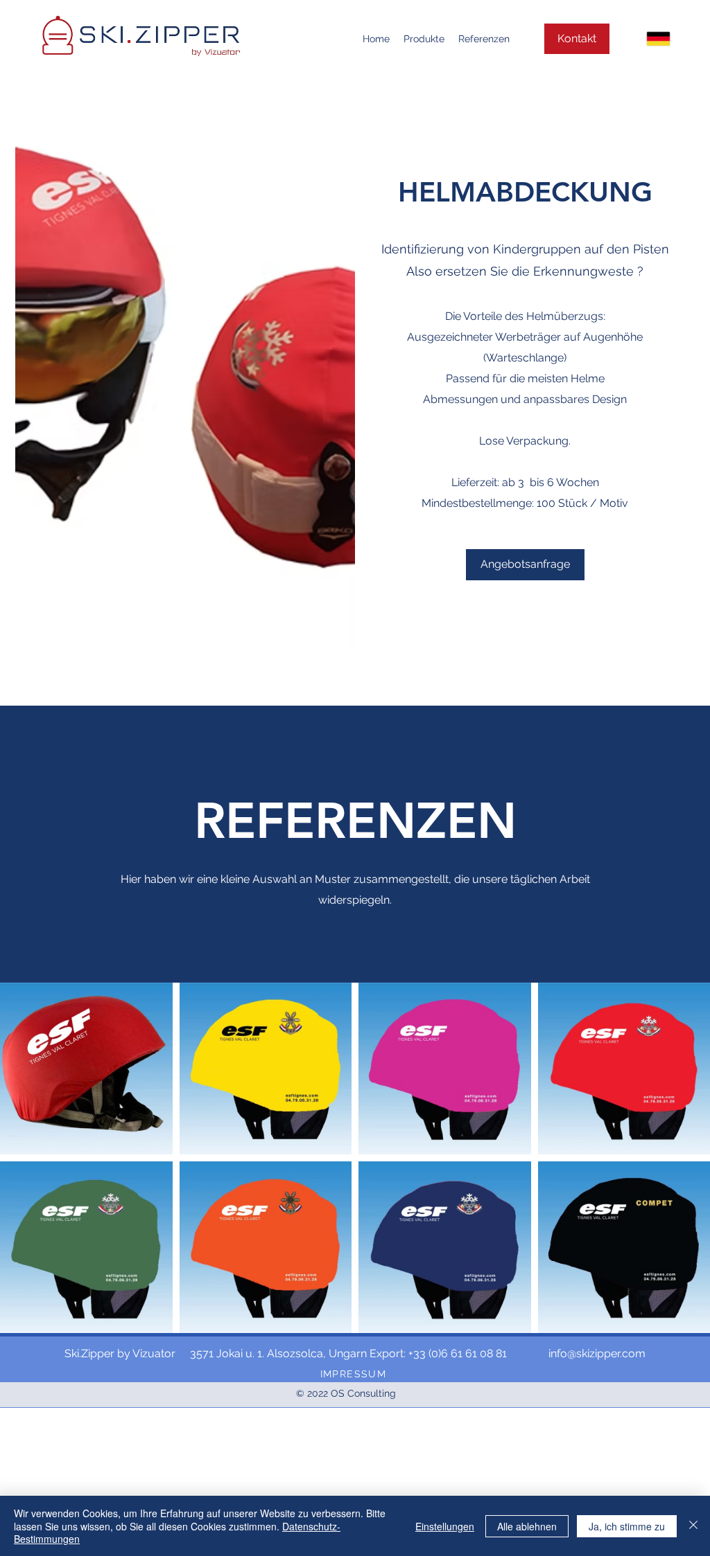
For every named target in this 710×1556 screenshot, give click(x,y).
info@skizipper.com (597, 1353)
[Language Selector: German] (645, 39)
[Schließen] (693, 1526)
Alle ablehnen (527, 1526)
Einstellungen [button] (444, 1526)
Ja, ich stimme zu (627, 1526)
